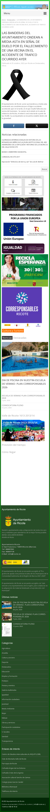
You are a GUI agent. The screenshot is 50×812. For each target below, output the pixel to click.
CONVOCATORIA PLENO (12, 405)
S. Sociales (6, 732)
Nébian (4, 718)
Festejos (5, 681)
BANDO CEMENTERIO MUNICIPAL (14, 152)
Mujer (4, 713)
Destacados (11, 20)
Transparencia (7, 741)
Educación (6, 671)
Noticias (7, 337)
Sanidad (5, 736)
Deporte (5, 662)
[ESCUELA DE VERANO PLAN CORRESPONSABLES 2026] (7, 616)
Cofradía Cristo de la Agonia (12, 773)
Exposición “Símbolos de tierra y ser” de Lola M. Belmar (22, 162)
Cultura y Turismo (13, 330)
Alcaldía (5, 653)
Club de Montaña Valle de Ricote (14, 759)
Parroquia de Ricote (9, 763)
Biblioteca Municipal (9, 787)
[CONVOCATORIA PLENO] (7, 630)
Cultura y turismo (8, 658)
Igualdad (5, 695)
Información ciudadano (11, 699)
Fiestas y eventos (8, 685)
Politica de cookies (25, 804)
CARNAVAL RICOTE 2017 (11, 157)
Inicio (4, 20)
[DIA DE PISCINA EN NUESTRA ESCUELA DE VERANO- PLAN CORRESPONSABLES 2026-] (25, 359)
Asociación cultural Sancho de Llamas (16, 777)
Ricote (30, 63)
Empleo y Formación (9, 676)
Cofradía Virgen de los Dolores (13, 768)
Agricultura (6, 648)
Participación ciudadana (11, 727)
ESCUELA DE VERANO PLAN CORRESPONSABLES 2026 (23, 396)
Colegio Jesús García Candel (12, 782)
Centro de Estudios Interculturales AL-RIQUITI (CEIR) (21, 754)
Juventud (5, 704)
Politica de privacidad (9, 804)
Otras (4, 66)
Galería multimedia (9, 690)
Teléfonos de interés (9, 791)
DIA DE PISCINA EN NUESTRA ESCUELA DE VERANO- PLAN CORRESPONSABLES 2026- (24, 384)
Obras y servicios (8, 722)
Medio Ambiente (8, 709)
